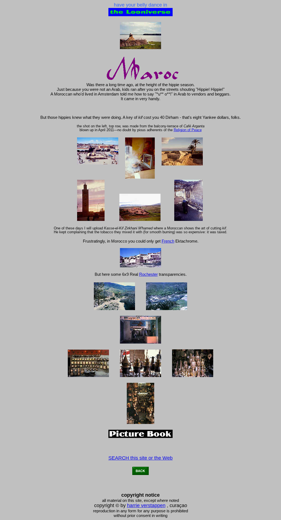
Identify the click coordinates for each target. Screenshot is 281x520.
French (168, 241)
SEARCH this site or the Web (140, 458)
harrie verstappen (146, 505)
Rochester (148, 274)
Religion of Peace (188, 130)
